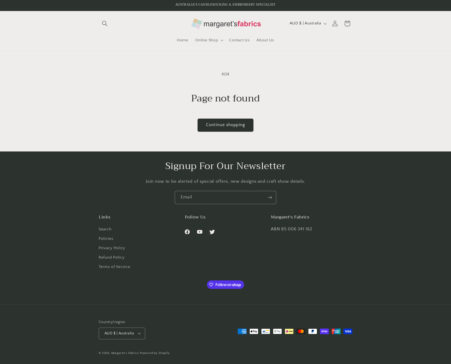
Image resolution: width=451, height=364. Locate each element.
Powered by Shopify (155, 352)
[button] (105, 23)
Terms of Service (114, 267)
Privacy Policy (112, 248)
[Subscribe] (270, 197)
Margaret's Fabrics (125, 352)
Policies (106, 239)
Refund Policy (111, 258)
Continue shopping (225, 125)
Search (105, 229)
